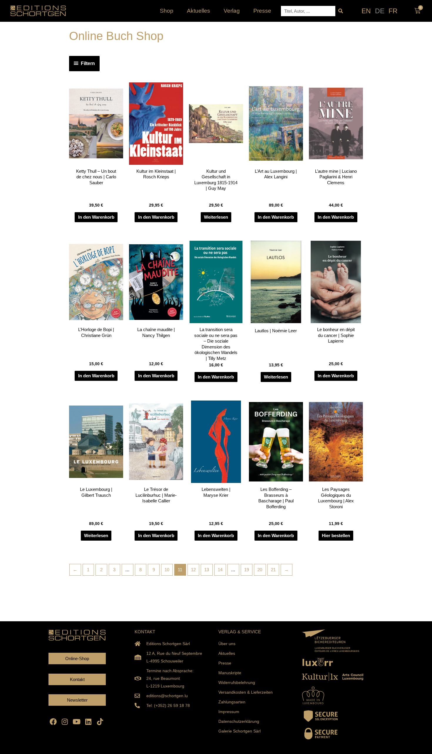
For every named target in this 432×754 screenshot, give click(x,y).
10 (167, 569)
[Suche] (340, 11)
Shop (166, 11)
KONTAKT (145, 631)
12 (193, 569)
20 (259, 569)
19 (246, 569)
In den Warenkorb (96, 217)
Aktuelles (198, 11)
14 (220, 569)
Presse (262, 11)
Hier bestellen (336, 535)
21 (273, 569)
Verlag (232, 11)
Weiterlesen (216, 217)
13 (206, 569)
